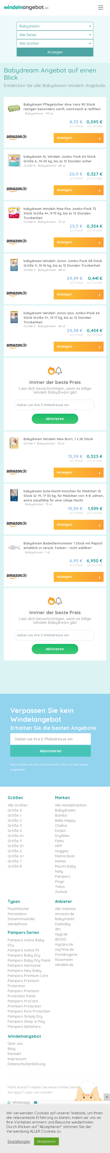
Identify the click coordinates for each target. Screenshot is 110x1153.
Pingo (59, 881)
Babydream (34, 113)
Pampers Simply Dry (25, 1016)
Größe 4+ (16, 835)
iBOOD (60, 939)
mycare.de (64, 944)
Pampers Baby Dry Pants (29, 960)
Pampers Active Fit (23, 950)
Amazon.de (64, 914)
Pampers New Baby (24, 970)
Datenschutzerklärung (26, 1064)
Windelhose (17, 924)
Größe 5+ (16, 846)
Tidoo (60, 886)
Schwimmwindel (21, 919)
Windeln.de (64, 964)
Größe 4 (15, 830)
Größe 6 (30, 165)
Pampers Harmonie (24, 965)
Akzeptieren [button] (46, 1141)
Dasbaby (63, 924)
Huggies (62, 851)
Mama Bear (65, 856)
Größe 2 (15, 820)
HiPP (58, 846)
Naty (59, 871)
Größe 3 (15, 825)
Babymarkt (64, 919)
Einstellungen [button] (19, 1141)
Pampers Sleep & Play (26, 1021)
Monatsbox (17, 914)
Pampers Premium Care (28, 975)
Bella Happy (65, 820)
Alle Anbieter (65, 908)
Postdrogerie (66, 954)
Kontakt (14, 1053)
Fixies (59, 841)
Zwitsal (61, 891)
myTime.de (64, 949)
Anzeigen (55, 52)
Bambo (61, 815)
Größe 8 (15, 866)
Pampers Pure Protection (29, 1011)
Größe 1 (29, 443)
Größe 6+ (16, 856)
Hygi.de (61, 934)
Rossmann (64, 959)
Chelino (61, 825)
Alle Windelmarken (70, 805)
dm (58, 929)
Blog (11, 1048)
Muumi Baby (65, 866)
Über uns (15, 1043)
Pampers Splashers (24, 1026)
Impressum (17, 1059)
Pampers (62, 876)
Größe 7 (15, 861)
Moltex (60, 861)
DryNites (62, 835)
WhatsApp (21, 1102)
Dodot (60, 830)
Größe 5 (30, 270)
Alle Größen (18, 805)
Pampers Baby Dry (24, 955)
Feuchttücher (18, 908)
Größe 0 (15, 810)
